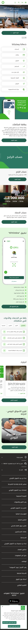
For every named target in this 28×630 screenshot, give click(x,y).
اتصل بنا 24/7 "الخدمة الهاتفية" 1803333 (13, 463)
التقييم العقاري (21, 585)
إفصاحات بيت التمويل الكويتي (17, 490)
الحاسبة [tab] (3, 326)
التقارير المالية (22, 520)
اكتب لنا (21, 470)
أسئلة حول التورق (21, 579)
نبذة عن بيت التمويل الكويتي (17, 478)
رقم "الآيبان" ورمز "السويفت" (17, 567)
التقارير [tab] (10, 326)
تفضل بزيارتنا (20, 457)
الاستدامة (23, 537)
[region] (13, 617)
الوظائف (24, 561)
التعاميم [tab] (23, 326)
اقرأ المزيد (22, 393)
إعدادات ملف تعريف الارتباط (14, 626)
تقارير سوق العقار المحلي (18, 526)
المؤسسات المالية (21, 514)
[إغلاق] (2, 606)
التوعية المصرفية (21, 496)
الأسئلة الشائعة (21, 573)
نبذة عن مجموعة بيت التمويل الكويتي (15, 543)
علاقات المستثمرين (20, 531)
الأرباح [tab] (16, 326)
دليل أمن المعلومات (20, 555)
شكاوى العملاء (22, 549)
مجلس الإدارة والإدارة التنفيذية (17, 484)
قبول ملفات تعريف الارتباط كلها (9, 622)
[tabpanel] (14, 341)
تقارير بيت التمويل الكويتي (18, 508)
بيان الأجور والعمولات (20, 502)
